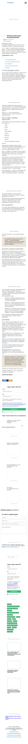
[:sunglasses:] (17, 539)
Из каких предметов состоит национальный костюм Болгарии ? (13, 466)
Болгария (8, 41)
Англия (8, 627)
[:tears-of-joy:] (8, 536)
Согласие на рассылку (14, 731)
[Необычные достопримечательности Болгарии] (14, 496)
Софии (10, 325)
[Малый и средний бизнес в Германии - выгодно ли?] (14, 450)
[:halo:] (18, 536)
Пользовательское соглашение (14, 735)
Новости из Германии (12, 623)
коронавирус (10, 629)
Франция (14, 627)
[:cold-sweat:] (14, 536)
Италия (18, 616)
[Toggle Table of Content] (3, 57)
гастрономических (15, 349)
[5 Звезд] (11, 421)
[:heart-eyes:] (15, 539)
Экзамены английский (12, 625)
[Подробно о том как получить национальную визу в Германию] (14, 429)
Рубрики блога (14, 19)
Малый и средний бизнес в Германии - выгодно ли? (13, 444)
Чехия (14, 619)
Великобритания (11, 616)
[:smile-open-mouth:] (10, 536)
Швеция (9, 619)
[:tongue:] (11, 539)
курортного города (6, 327)
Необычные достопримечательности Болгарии (12, 488)
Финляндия (9, 614)
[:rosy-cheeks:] (23, 536)
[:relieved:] (13, 539)
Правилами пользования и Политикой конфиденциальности (14, 403)
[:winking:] (20, 536)
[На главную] (7, 3)
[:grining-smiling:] (5, 536)
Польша (15, 621)
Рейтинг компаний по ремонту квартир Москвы (13, 717)
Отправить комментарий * (14, 542)
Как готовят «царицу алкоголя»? (13, 61)
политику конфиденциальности (12, 546)
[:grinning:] (3, 536)
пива (3, 353)
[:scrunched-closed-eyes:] (16, 536)
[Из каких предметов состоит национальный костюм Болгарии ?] (14, 473)
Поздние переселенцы (12, 608)
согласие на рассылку (6, 545)
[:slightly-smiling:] (25, 536)
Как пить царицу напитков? (12, 65)
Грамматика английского (12, 612)
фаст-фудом (5, 346)
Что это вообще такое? (11, 59)
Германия (9, 610)
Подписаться (14, 409)
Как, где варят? (9, 63)
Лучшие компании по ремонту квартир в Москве (13, 719)
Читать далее (14, 436)
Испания (9, 604)
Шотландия (9, 631)
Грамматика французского (13, 606)
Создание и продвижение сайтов (14, 736)
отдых (7, 341)
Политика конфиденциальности (14, 733)
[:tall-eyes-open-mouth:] (12, 536)
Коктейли (8, 67)
